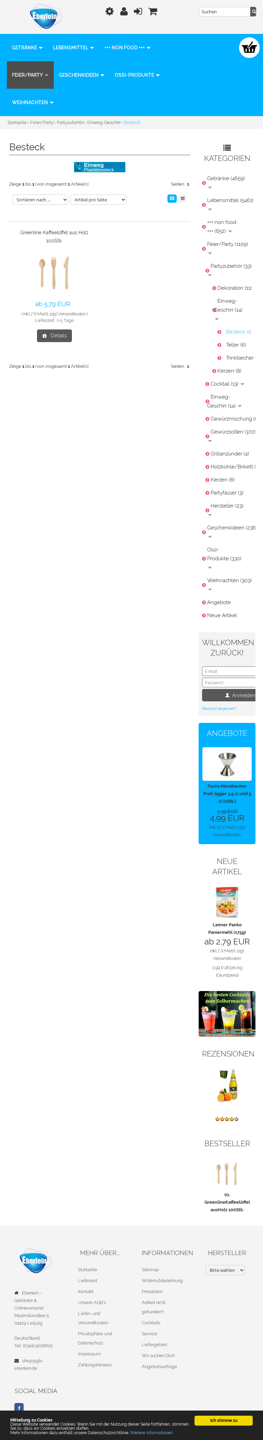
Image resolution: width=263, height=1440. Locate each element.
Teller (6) (236, 345)
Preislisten (152, 1291)
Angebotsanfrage (159, 1366)
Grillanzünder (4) (230, 454)
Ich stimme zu (223, 1420)
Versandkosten (72, 313)
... (227, 1108)
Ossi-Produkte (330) (224, 554)
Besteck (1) (238, 332)
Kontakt (85, 1291)
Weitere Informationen (151, 1432)
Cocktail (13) (225, 384)
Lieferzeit (87, 1280)
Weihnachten (30, 102)
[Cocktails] (227, 1013)
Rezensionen (228, 1053)
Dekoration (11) (234, 288)
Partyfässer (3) (227, 493)
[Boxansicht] (172, 199)
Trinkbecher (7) (239, 358)
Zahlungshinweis (95, 1364)
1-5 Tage (65, 320)
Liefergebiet (154, 1344)
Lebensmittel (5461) (229, 200)
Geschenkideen (79, 75)
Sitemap (150, 1269)
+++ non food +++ (125, 47)
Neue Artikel (222, 615)
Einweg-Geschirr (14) (228, 305)
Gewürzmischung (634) (231, 419)
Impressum (89, 1353)
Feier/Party (28, 75)
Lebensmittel (71, 47)
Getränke (25, 47)
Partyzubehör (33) (231, 266)
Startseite (87, 1269)
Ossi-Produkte (135, 75)
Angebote (219, 602)
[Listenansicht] (182, 199)
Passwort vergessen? (219, 709)
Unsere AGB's (92, 1302)
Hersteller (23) (227, 506)
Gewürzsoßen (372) (231, 432)
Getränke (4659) (226, 178)
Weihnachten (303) (229, 580)
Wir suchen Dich (158, 1355)
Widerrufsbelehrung (162, 1280)
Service (149, 1333)
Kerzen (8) (229, 371)
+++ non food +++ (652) (221, 226)
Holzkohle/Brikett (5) (231, 467)
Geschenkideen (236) (229, 528)
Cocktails (151, 1322)
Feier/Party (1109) (227, 244)
